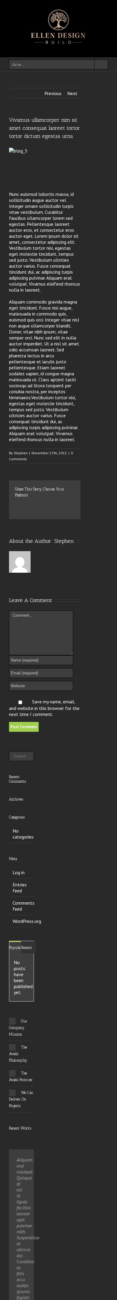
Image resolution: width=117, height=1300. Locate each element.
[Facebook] (17, 504)
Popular (15, 947)
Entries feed (20, 888)
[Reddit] (17, 510)
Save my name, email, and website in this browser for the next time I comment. (44, 708)
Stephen (21, 453)
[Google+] (55, 504)
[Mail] (36, 510)
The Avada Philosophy (18, 1054)
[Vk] (26, 510)
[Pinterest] (36, 504)
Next (72, 93)
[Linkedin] (65, 504)
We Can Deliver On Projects (21, 1099)
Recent (26, 947)
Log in (19, 872)
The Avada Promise (20, 1076)
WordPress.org (27, 921)
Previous (53, 93)
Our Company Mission (18, 1028)
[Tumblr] (45, 504)
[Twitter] (26, 504)
